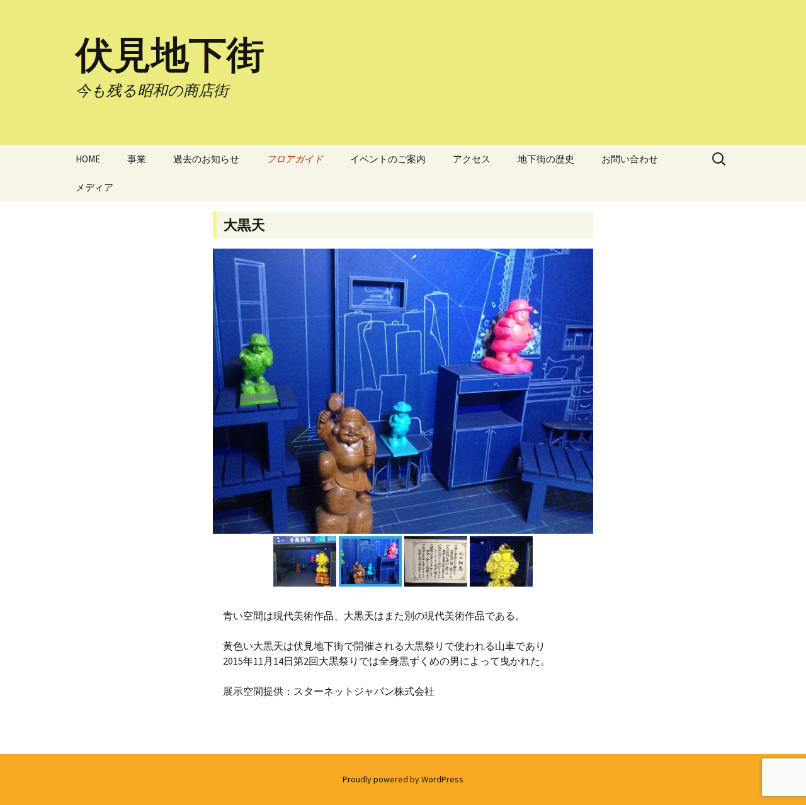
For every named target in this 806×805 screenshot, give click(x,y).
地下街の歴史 (546, 159)
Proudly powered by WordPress (403, 779)
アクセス (472, 159)
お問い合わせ (629, 159)
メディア (94, 187)
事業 (136, 159)
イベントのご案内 (388, 159)
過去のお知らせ (206, 159)
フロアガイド (294, 159)
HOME (88, 159)
